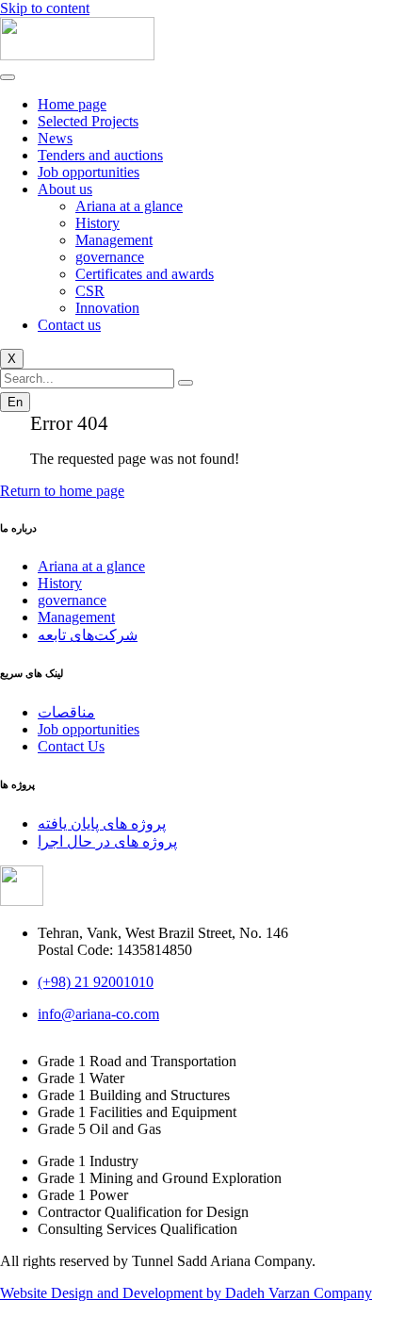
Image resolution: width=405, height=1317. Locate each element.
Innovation (107, 308)
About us (65, 189)
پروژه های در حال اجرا (107, 841)
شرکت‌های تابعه (88, 635)
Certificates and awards (144, 274)
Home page (72, 104)
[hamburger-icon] (7, 77)
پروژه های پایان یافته (102, 823)
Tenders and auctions (100, 155)
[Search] (185, 383)
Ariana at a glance (129, 206)
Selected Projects (88, 121)
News (55, 138)
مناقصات (66, 712)
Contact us (69, 325)
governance (109, 257)
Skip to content (44, 8)
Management (114, 240)
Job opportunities (88, 172)
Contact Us (71, 746)
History (97, 223)
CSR (90, 291)
